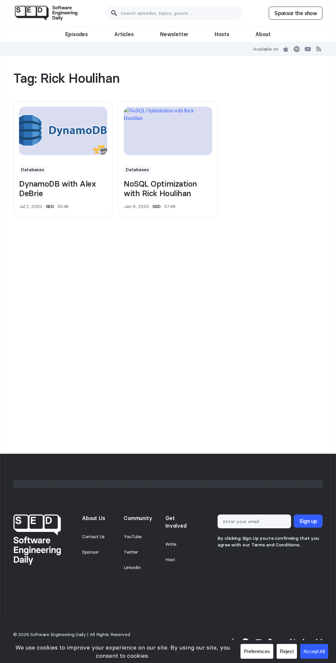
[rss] (319, 49)
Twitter (131, 552)
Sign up (308, 521)
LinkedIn (132, 567)
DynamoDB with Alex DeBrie (57, 188)
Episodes (76, 34)
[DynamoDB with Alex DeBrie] (63, 131)
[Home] (46, 13)
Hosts (222, 34)
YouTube (133, 536)
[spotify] (296, 49)
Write (171, 544)
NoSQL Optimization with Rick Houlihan (160, 188)
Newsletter (174, 34)
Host (170, 559)
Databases (32, 169)
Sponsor (90, 552)
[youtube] (307, 49)
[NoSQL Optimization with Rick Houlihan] (168, 131)
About (262, 34)
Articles (124, 34)
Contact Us (93, 536)
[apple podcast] (285, 49)
